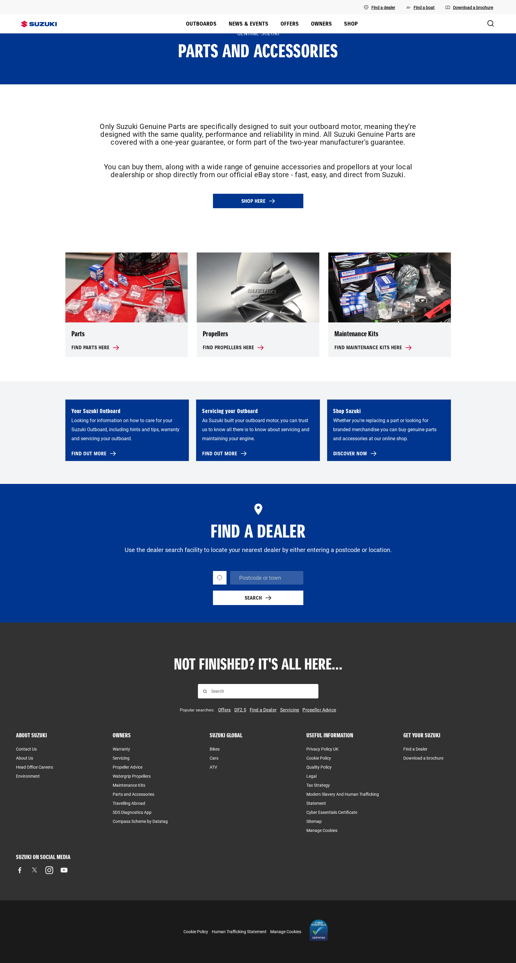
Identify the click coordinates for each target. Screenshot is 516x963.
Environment (28, 776)
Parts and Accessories (133, 794)
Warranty (121, 749)
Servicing (121, 758)
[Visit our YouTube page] (64, 870)
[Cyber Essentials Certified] (319, 932)
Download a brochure (423, 758)
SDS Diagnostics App (132, 812)
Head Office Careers (34, 767)
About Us (24, 758)
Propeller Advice (127, 767)
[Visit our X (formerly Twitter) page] (34, 870)
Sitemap (314, 821)
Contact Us (26, 749)
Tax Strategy (318, 785)
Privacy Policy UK (322, 749)
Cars (214, 758)
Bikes (215, 749)
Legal (311, 776)
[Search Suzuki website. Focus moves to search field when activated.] (491, 24)
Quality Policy (319, 767)
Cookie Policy (318, 758)
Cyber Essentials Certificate (331, 812)
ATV (213, 767)
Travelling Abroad (129, 803)
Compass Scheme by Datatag (140, 821)
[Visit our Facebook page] (19, 870)
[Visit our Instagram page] (49, 870)
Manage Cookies (321, 830)
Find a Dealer (415, 749)
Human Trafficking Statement (239, 931)
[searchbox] (262, 691)
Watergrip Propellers (132, 776)
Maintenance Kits (129, 785)
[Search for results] (205, 691)
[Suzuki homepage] (39, 24)
